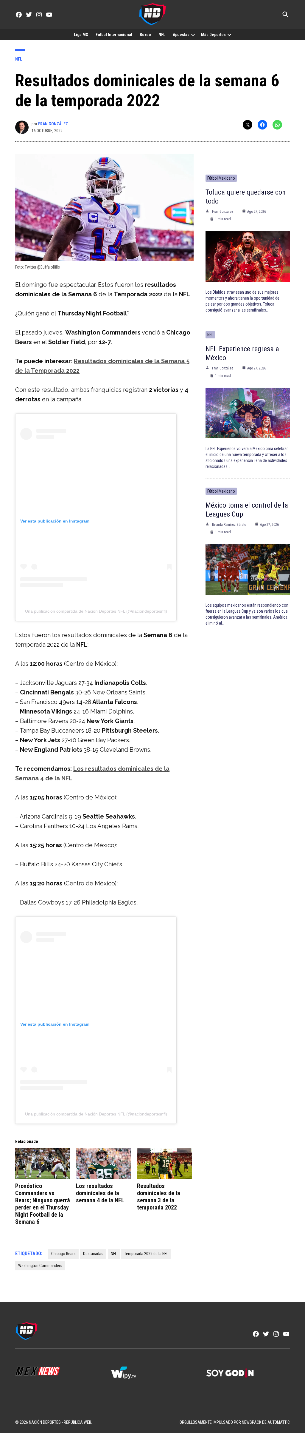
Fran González (53, 123)
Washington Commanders (40, 1265)
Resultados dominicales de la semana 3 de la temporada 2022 (158, 1196)
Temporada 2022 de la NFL (146, 1253)
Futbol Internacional (114, 34)
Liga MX (81, 34)
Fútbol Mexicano (221, 178)
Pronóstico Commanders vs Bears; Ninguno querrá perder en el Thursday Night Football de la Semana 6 (42, 1203)
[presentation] (193, 34)
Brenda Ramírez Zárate (229, 525)
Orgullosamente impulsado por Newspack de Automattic (235, 1422)
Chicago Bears (63, 1253)
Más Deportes (213, 34)
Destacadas (93, 1253)
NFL (161, 34)
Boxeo (145, 34)
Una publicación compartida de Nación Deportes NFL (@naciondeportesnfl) (96, 611)
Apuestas (181, 34)
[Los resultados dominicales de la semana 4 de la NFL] (103, 1163)
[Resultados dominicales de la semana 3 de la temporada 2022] (164, 1163)
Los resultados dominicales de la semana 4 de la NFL (100, 1193)
